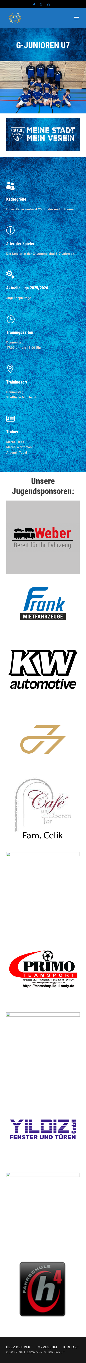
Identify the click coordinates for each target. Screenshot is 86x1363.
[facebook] (34, 4)
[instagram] (48, 4)
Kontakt (71, 1347)
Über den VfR (18, 1347)
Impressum (47, 1347)
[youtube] (41, 4)
